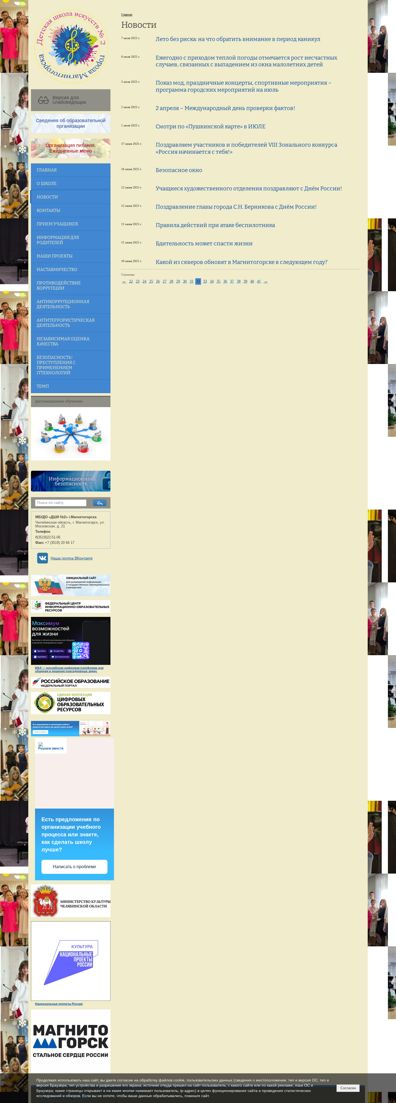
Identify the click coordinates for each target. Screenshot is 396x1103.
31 (191, 281)
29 (178, 281)
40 (252, 281)
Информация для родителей (58, 240)
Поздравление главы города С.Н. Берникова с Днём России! (236, 207)
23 (138, 281)
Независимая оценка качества (63, 341)
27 (164, 281)
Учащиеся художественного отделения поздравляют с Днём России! (249, 188)
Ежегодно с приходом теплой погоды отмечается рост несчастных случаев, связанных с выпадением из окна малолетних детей (246, 61)
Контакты (48, 210)
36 (225, 281)
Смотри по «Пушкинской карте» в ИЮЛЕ (211, 126)
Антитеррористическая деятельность (66, 323)
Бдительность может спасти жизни (204, 243)
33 (205, 281)
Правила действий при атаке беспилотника (215, 225)
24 (144, 281)
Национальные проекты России (59, 1003)
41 (259, 281)
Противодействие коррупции (59, 285)
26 (158, 281)
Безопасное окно (179, 170)
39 (245, 281)
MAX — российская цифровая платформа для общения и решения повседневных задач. (69, 669)
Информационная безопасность (71, 481)
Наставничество (57, 269)
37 (232, 281)
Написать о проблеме (74, 866)
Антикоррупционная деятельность (63, 304)
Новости (47, 197)
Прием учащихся (57, 223)
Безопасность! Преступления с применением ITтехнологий (56, 365)
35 (218, 281)
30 (185, 281)
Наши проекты (54, 256)
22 (131, 281)
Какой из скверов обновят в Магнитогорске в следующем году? (242, 262)
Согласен (348, 1088)
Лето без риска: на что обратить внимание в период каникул (238, 39)
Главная (47, 170)
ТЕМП (43, 386)
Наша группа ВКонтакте (72, 558)
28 (171, 281)
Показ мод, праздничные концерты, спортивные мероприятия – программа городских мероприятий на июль (244, 86)
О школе (47, 183)
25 (151, 281)
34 (212, 281)
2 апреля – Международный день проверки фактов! (225, 108)
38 (239, 281)
